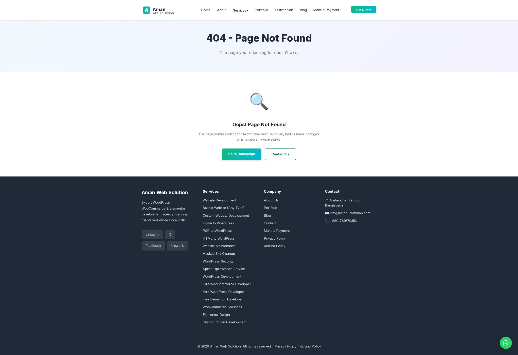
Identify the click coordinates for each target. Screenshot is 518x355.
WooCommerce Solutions (222, 307)
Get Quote (364, 10)
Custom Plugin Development (224, 322)
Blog (303, 10)
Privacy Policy (275, 238)
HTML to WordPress (219, 238)
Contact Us (280, 154)
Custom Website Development (226, 215)
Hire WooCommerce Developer (227, 284)
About (221, 10)
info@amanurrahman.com (350, 213)
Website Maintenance (219, 246)
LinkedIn (152, 234)
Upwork (177, 246)
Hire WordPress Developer (223, 292)
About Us (271, 200)
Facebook (153, 246)
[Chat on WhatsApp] (506, 343)
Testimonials (284, 10)
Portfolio (261, 10)
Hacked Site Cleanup (219, 254)
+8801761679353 (343, 221)
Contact (270, 223)
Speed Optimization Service (224, 269)
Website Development (219, 200)
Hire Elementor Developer (223, 299)
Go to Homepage (241, 154)
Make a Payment (326, 10)
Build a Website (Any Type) (223, 208)
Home (205, 10)
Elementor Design (216, 315)
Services (240, 10)
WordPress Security (218, 261)
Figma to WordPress (218, 223)
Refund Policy (274, 246)
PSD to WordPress (217, 231)
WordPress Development (222, 276)
